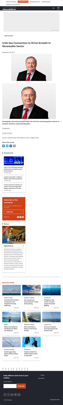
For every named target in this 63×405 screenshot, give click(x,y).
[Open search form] (53, 8)
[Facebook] (18, 217)
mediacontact (7, 133)
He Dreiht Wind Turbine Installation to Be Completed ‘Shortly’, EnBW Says (11, 302)
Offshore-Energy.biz (11, 1)
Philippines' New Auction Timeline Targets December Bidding (49, 302)
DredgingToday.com (35, 1)
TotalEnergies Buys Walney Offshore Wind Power (11, 353)
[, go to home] (9, 8)
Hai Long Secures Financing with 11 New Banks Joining (31, 302)
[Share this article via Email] (14, 146)
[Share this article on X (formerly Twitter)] (7, 146)
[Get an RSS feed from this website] (19, 394)
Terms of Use (41, 378)
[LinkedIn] (23, 217)
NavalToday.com (46, 1)
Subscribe (9, 212)
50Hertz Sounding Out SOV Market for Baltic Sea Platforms (11, 328)
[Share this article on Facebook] (11, 146)
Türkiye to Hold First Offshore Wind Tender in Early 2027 (30, 353)
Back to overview (8, 35)
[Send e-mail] (15, 394)
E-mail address (7, 381)
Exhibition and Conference (13, 4)
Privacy (42, 375)
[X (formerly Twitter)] (20, 217)
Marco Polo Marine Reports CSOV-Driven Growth (30, 328)
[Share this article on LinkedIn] (3, 146)
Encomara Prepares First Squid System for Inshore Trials (50, 328)
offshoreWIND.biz (23, 1)
